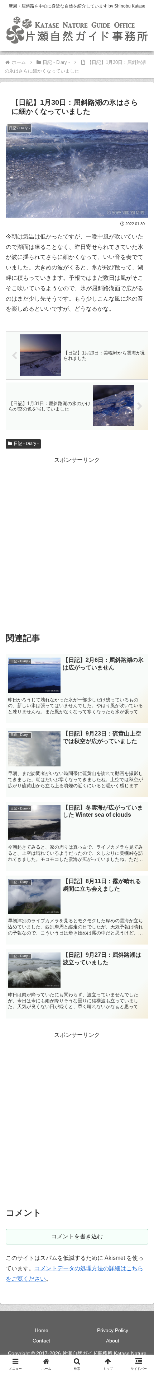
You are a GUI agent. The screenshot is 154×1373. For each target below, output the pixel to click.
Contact (41, 1341)
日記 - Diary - (26, 443)
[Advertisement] (77, 542)
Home (41, 1330)
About (112, 1341)
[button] (139, 1047)
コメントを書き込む (77, 1236)
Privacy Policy (112, 1330)
